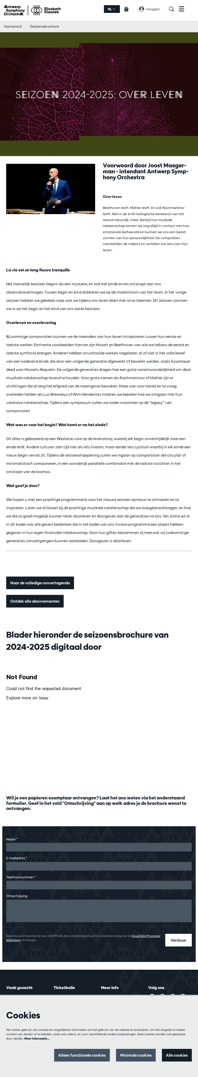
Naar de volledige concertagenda (40, 582)
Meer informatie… (37, 1038)
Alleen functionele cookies (82, 1055)
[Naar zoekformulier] (174, 9)
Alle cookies (177, 1055)
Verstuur (178, 940)
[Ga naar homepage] (32, 10)
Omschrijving (16, 896)
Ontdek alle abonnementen (35, 601)
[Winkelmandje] (129, 9)
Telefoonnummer (21, 877)
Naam (12, 839)
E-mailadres (16, 858)
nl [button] (110, 9)
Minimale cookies (136, 1055)
